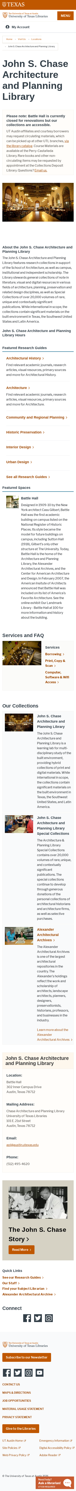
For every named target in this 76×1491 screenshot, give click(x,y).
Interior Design (18, 447)
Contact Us (11, 1384)
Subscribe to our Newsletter (27, 1357)
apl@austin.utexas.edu (22, 1145)
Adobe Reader (48, 1455)
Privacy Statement (17, 1417)
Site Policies (9, 1448)
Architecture (16, 388)
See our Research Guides (21, 1277)
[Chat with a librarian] (55, 1482)
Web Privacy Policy (14, 1455)
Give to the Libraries (21, 1429)
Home (9, 39)
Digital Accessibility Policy (55, 1448)
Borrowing (53, 654)
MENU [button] (65, 16)
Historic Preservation (24, 432)
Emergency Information (54, 1440)
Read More (20, 1250)
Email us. (40, 170)
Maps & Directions (16, 1392)
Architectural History (23, 358)
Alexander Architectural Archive (27, 1294)
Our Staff (9, 1283)
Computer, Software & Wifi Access (57, 677)
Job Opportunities (16, 1401)
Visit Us (22, 39)
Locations (36, 39)
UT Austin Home (12, 1440)
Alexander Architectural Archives (48, 935)
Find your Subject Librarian (23, 1289)
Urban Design (17, 462)
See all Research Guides (26, 477)
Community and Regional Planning (35, 417)
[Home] (25, 15)
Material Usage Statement (23, 1409)
